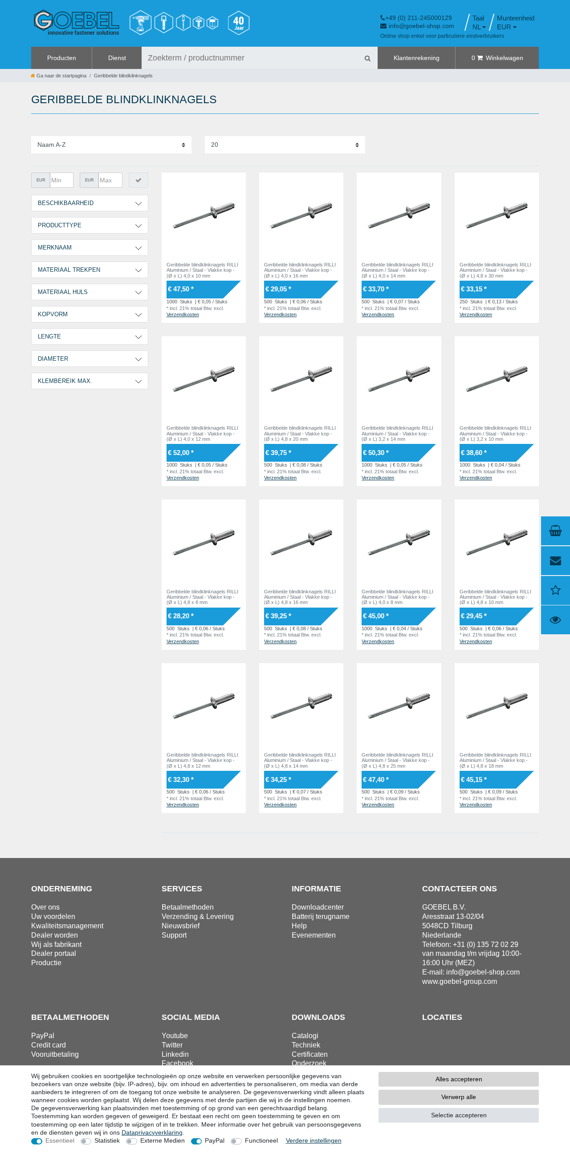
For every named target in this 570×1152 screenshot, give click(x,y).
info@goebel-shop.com (421, 25)
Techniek (306, 1045)
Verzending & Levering (198, 916)
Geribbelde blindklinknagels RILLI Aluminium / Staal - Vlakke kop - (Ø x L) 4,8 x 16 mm (300, 597)
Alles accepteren (459, 1079)
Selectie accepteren (459, 1115)
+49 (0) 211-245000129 (418, 17)
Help (299, 926)
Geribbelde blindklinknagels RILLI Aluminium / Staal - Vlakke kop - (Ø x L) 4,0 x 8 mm (397, 597)
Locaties (442, 1017)
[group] (204, 215)
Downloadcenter (318, 907)
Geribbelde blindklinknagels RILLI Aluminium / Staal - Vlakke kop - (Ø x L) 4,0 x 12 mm (202, 433)
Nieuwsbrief (181, 926)
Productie (46, 963)
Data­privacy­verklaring (152, 1132)
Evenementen (314, 935)
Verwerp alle (458, 1096)
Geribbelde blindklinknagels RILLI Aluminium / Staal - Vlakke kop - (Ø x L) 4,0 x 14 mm (397, 270)
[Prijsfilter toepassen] (138, 180)
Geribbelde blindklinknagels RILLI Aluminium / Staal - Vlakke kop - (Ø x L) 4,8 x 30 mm (495, 270)
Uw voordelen (53, 916)
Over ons (45, 907)
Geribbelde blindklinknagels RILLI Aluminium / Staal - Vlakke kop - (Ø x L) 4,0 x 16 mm (300, 270)
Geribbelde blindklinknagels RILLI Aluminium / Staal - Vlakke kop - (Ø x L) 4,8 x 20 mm (300, 433)
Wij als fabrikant (56, 944)
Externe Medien (162, 1140)
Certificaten (310, 1054)
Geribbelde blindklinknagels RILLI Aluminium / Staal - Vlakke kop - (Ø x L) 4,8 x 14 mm (300, 760)
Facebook (177, 1063)
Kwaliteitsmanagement (67, 926)
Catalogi (305, 1035)
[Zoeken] (367, 58)
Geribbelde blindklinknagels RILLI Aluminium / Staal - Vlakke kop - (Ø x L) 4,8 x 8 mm (202, 597)
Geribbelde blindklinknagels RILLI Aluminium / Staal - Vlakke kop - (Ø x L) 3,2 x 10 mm (495, 433)
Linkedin (175, 1054)
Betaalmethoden (188, 907)
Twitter (172, 1045)
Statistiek (107, 1140)
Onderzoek (309, 1063)
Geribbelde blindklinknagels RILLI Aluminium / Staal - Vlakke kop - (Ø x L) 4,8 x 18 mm (495, 760)
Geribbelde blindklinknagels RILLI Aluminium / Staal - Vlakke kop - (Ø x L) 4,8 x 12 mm (202, 760)
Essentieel (59, 1140)
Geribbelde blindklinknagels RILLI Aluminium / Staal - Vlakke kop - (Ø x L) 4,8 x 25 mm (397, 760)
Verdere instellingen (314, 1140)
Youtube (175, 1035)
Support (174, 935)
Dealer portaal (53, 953)
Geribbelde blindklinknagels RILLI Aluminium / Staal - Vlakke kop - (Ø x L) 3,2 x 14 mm (397, 433)
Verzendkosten (183, 314)
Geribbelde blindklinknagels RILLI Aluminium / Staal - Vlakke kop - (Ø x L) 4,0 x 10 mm (202, 270)
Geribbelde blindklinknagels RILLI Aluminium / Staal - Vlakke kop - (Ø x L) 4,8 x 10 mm (495, 597)
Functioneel (261, 1140)
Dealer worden (54, 935)
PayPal (214, 1140)
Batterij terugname (321, 916)
